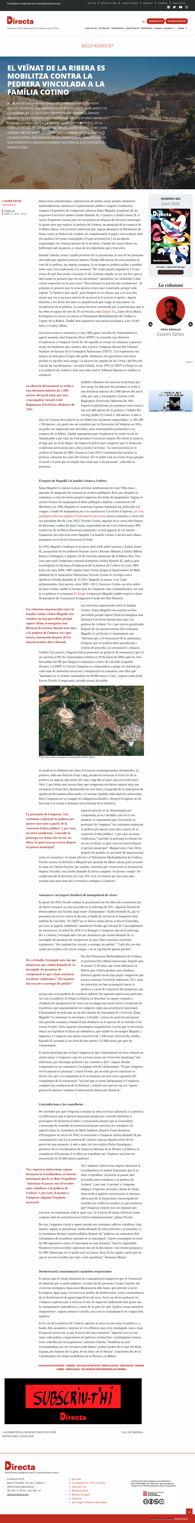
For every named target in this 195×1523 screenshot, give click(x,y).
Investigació (132, 28)
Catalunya (11, 28)
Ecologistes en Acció (88, 1365)
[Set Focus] (143, 22)
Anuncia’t (148, 3)
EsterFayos (10, 204)
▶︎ (191, 324)
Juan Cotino (127, 1365)
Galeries (168, 28)
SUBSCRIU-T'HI (156, 21)
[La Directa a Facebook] (168, 7)
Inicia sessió (179, 3)
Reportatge (118, 28)
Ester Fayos (12, 201)
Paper (181, 28)
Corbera (70, 1365)
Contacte (163, 3)
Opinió (157, 28)
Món (57, 28)
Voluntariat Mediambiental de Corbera (103, 1369)
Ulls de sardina (132, 1432)
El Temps (79, 594)
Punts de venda (130, 3)
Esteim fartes (170, 334)
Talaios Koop (169, 1519)
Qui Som (92, 3)
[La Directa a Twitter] (174, 7)
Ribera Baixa (73, 1369)
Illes (34, 28)
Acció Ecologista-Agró (51, 1365)
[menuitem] (11, 28)
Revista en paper (81, 1494)
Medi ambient (97, 45)
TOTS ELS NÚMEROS (170, 272)
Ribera (60, 1369)
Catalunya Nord (45, 28)
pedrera (139, 1365)
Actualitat (104, 28)
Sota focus (91, 28)
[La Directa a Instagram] (186, 7)
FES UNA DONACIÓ (177, 21)
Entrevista (146, 28)
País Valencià (24, 28)
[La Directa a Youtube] (180, 7)
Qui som (76, 1479)
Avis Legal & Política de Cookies (89, 1502)
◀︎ (150, 324)
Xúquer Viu (108, 311)
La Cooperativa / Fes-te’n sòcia (88, 1482)
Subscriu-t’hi (79, 1486)
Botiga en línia (109, 3)
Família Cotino (109, 1365)
